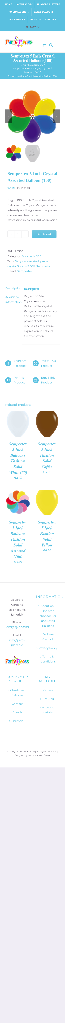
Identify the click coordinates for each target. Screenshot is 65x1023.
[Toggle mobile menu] (58, 45)
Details (13, 428)
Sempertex (44, 266)
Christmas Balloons (17, 693)
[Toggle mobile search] (51, 45)
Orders (48, 690)
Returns (48, 698)
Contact (17, 703)
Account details (48, 710)
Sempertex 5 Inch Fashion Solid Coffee (47, 455)
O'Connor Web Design (39, 755)
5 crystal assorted (27, 261)
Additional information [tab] (12, 299)
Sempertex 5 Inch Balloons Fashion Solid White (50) (18, 458)
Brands (17, 712)
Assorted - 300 (31, 256)
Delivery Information (48, 637)
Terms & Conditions (48, 659)
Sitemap (17, 721)
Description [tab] (12, 288)
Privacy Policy (48, 648)
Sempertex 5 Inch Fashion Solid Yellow (47, 533)
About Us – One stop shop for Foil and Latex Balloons (48, 615)
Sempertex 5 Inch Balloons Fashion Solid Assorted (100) (18, 539)
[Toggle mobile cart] (44, 45)
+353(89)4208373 (17, 627)
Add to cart (44, 234)
